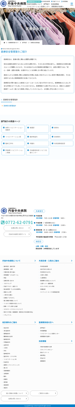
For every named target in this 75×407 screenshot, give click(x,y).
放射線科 (57, 137)
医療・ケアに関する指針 (11, 306)
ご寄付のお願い (8, 295)
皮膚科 (6, 379)
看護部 (32, 127)
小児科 (6, 348)
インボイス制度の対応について (13, 303)
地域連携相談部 (59, 143)
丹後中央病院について (34, 4)
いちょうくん (7, 315)
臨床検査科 (34, 137)
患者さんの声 (7, 292)
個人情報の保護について (11, 300)
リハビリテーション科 (10, 359)
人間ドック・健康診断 (46, 283)
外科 (5, 351)
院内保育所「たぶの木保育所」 (13, 289)
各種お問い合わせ (17, 228)
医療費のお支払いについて (48, 281)
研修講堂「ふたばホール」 (11, 275)
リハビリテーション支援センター (38, 6)
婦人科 (6, 368)
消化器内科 (7, 331)
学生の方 (42, 358)
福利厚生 (42, 355)
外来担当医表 (46, 1)
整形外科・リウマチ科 (10, 356)
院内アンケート (44, 352)
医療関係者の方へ (46, 322)
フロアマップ (7, 283)
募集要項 (42, 361)
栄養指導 (42, 289)
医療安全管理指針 (10, 105)
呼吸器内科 (7, 342)
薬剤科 (56, 127)
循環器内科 (7, 333)
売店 (5, 278)
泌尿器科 (6, 373)
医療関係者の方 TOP (34, 1)
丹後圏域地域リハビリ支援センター (38, 151)
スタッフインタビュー (46, 349)
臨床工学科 (9, 143)
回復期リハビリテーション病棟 (13, 151)
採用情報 (65, 1)
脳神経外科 (7, 353)
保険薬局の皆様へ (57, 6)
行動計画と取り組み (9, 272)
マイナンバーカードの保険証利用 (49, 292)
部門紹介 (47, 4)
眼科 (5, 376)
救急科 (6, 388)
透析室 (6, 382)
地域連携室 (55, 4)
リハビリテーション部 (13, 137)
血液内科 (6, 345)
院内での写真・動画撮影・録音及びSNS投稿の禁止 (18, 312)
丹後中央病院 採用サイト (17, 234)
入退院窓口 (43, 278)
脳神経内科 (7, 339)
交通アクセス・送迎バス (11, 286)
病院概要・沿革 (8, 269)
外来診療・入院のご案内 (49, 260)
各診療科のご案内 (9, 322)
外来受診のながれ (45, 272)
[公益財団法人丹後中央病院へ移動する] (4, 42)
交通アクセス (56, 1)
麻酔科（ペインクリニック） (12, 365)
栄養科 (32, 143)
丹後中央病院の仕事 (46, 347)
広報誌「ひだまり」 (9, 298)
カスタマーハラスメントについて (13, 309)
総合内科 (6, 328)
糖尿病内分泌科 (8, 336)
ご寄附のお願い (43, 393)
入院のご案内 (44, 275)
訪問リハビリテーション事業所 (13, 128)
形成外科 (6, 362)
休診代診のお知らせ (46, 269)
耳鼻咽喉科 (7, 371)
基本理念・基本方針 (9, 266)
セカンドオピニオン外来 (47, 286)
